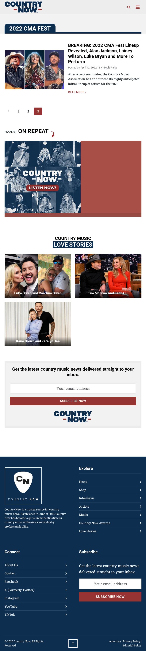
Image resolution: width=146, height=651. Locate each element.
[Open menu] (137, 7)
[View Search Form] (129, 7)
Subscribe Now (73, 401)
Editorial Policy (132, 645)
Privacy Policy (131, 641)
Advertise (115, 641)
